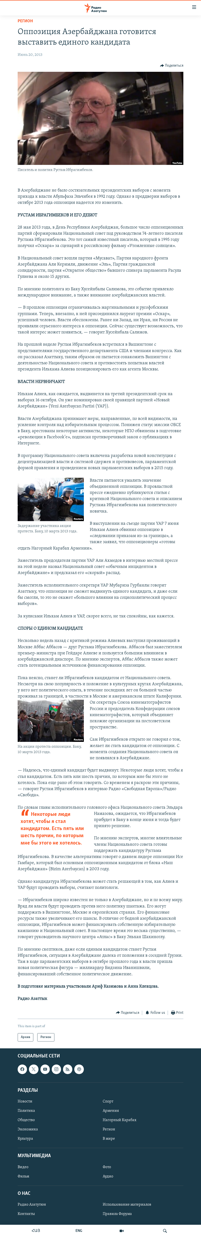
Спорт (108, 1101)
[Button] (172, 65)
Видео (23, 1167)
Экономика (28, 1129)
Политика (26, 1111)
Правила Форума (117, 1214)
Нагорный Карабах (119, 1120)
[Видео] (121, 1231)
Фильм (23, 1176)
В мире (109, 1139)
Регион (25, 21)
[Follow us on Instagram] (56, 1069)
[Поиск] (165, 1231)
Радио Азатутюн (32, 1205)
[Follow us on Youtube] (45, 1069)
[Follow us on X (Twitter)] (33, 1069)
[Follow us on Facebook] (22, 1069)
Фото (107, 1167)
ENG (78, 1231)
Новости (25, 1101)
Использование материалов (127, 1205)
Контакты (26, 1214)
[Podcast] (79, 1069)
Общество (26, 1120)
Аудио (108, 1176)
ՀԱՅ (36, 1231)
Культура (25, 1139)
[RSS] (67, 1069)
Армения (111, 1111)
